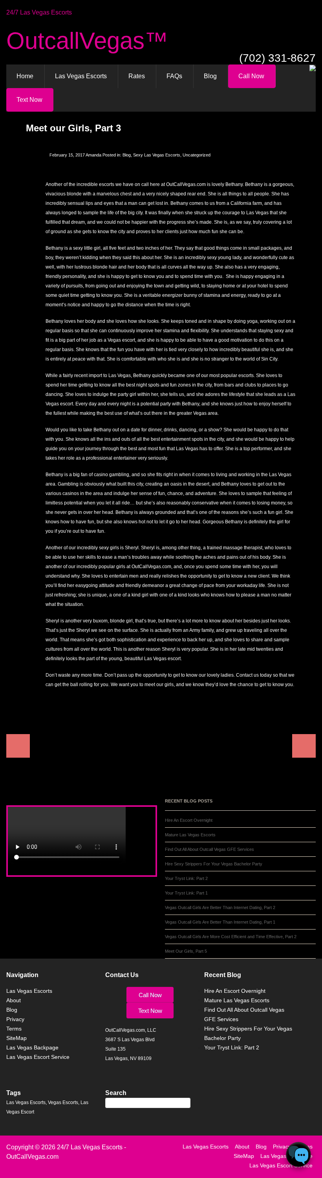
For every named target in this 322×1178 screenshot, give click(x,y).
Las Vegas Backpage (32, 1047)
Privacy (15, 1019)
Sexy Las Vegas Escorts (156, 155)
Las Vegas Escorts (81, 76)
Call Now (251, 76)
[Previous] (159, 746)
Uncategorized (196, 155)
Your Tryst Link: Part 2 (186, 878)
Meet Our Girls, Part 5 (186, 951)
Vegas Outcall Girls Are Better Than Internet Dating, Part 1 (220, 922)
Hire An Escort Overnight (188, 820)
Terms (14, 1028)
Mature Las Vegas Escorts (190, 834)
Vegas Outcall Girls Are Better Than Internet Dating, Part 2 (220, 907)
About (13, 1000)
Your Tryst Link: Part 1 (186, 893)
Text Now (29, 99)
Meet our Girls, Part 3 (73, 128)
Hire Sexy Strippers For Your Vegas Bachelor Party (213, 863)
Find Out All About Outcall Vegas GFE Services (209, 849)
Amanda (93, 155)
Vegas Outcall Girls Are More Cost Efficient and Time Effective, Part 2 (230, 936)
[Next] (162, 746)
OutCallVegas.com (32, 1156)
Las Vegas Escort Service (38, 1057)
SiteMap (16, 1038)
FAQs (174, 76)
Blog (210, 76)
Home (24, 76)
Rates (136, 76)
